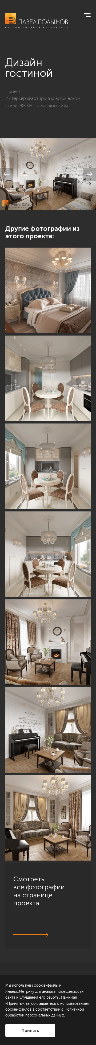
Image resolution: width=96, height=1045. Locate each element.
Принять (30, 1030)
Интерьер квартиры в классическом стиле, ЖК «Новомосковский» (43, 102)
